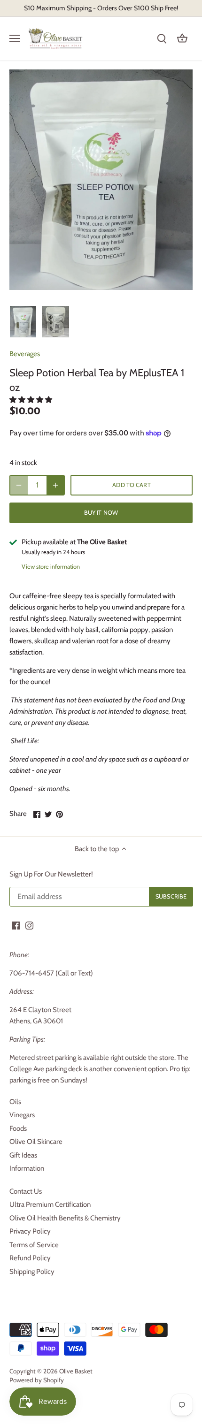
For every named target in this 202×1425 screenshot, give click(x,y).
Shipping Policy (31, 1271)
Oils (15, 1101)
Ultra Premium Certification (50, 1204)
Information (26, 1168)
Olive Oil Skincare (35, 1141)
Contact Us (25, 1191)
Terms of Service (34, 1245)
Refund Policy (30, 1258)
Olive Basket (76, 1371)
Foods (18, 1128)
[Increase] (55, 485)
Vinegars (22, 1115)
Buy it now (101, 512)
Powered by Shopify (36, 1380)
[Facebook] (16, 925)
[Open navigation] (14, 38)
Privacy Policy (30, 1231)
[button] (31, 400)
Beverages (24, 354)
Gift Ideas (23, 1155)
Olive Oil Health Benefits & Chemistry (65, 1218)
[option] (23, 321)
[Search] (161, 39)
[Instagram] (29, 925)
